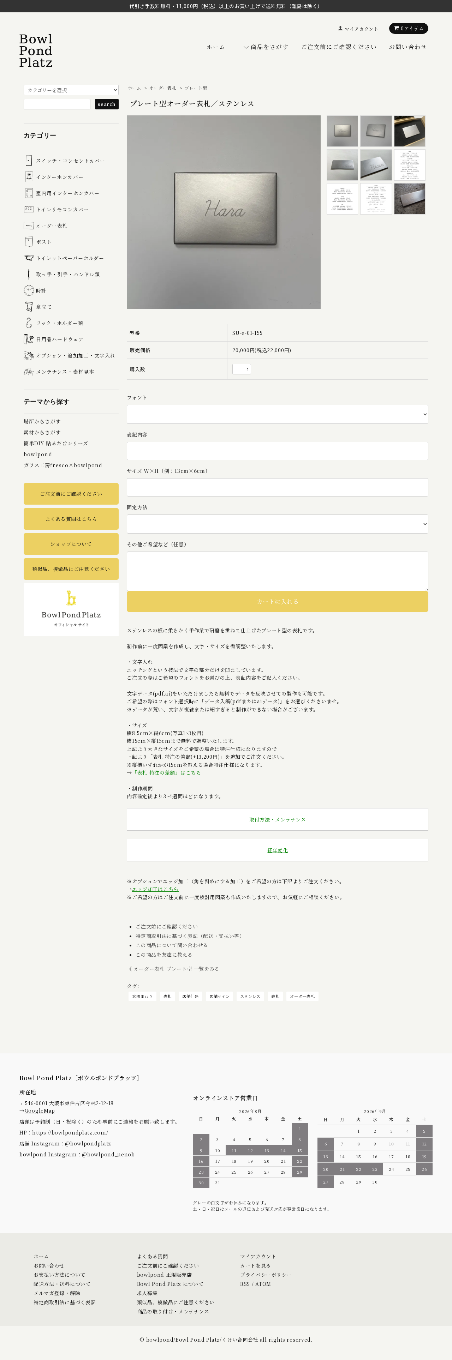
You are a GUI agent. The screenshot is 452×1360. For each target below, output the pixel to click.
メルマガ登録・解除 (57, 1292)
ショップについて (71, 543)
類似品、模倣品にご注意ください (71, 568)
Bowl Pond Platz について (170, 1283)
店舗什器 (190, 996)
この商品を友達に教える (164, 954)
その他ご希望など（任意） (158, 544)
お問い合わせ (408, 47)
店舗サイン (219, 996)
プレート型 (196, 88)
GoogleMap (40, 1110)
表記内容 (137, 434)
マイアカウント (362, 28)
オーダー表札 (162, 88)
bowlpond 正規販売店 (164, 1274)
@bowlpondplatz (88, 1143)
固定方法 (137, 507)
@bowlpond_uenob (108, 1154)
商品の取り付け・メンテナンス (173, 1311)
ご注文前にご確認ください (339, 47)
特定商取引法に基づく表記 (65, 1302)
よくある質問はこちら (71, 518)
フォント (137, 397)
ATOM (263, 1283)
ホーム (216, 47)
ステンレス (250, 996)
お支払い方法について (59, 1274)
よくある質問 (152, 1256)
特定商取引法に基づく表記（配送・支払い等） (190, 935)
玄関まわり (142, 996)
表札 (167, 996)
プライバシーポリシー (266, 1274)
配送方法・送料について (62, 1283)
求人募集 (147, 1292)
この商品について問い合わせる (172, 945)
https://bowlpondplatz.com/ (70, 1132)
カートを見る (255, 1265)
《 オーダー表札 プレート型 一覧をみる (173, 968)
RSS (245, 1283)
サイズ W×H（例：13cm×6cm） (168, 470)
